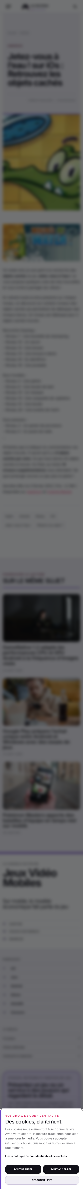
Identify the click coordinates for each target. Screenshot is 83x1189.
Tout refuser (23, 1169)
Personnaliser (42, 1180)
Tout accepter (61, 1169)
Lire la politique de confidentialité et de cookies (36, 1156)
